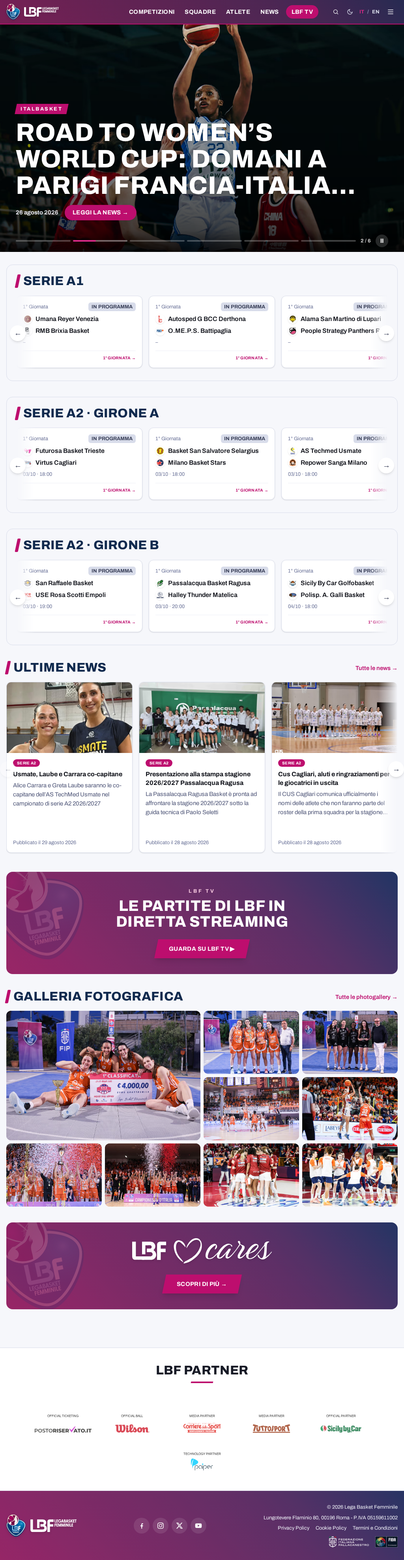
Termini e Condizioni (375, 1528)
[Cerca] (335, 12)
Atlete (238, 12)
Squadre (200, 12)
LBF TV (302, 12)
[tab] (43, 241)
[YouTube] (198, 1526)
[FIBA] (386, 1541)
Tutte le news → (376, 668)
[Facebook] (142, 1526)
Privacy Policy (293, 1528)
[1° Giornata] (79, 332)
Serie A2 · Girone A (91, 413)
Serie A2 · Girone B (91, 545)
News (269, 12)
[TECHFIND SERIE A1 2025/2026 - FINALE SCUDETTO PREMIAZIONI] (54, 1175)
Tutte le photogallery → (366, 997)
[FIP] (349, 1541)
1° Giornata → (119, 358)
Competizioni (151, 12)
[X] (179, 1526)
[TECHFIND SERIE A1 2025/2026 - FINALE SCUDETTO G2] (251, 1175)
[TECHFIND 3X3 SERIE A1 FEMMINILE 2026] (103, 1075)
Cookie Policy (331, 1528)
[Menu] (390, 12)
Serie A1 (53, 281)
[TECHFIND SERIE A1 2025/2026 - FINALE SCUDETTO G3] (251, 1108)
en (376, 12)
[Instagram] (160, 1526)
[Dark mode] (349, 11)
